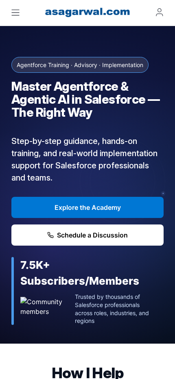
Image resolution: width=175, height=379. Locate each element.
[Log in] (159, 12)
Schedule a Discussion (92, 235)
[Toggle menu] (15, 12)
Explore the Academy (88, 207)
